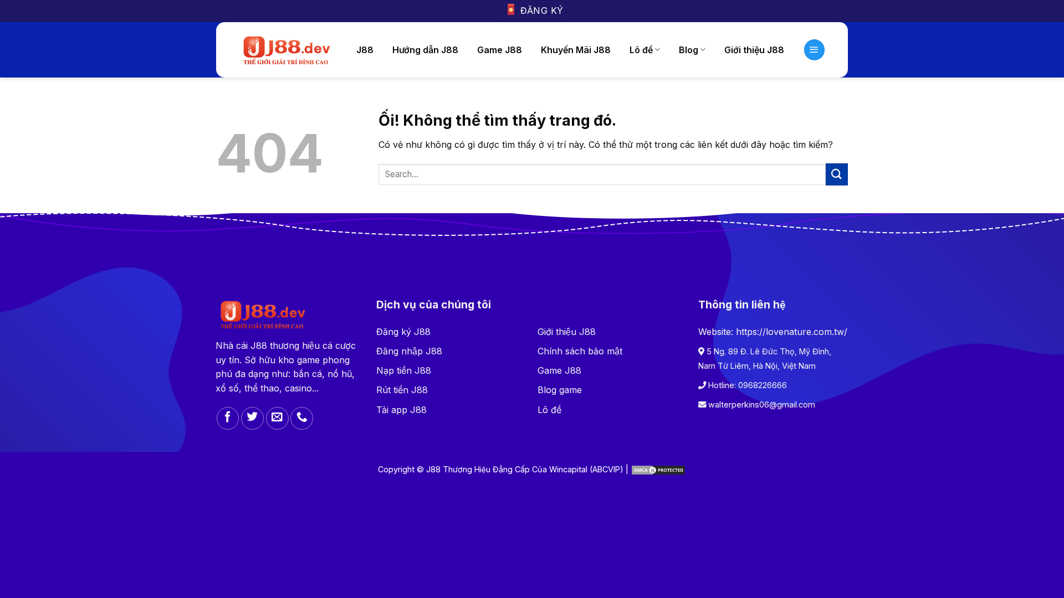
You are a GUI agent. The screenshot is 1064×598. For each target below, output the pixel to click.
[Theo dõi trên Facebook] (228, 418)
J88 (365, 49)
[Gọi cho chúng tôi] (301, 418)
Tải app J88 (401, 409)
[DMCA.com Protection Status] (658, 469)
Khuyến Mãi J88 (576, 49)
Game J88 (499, 49)
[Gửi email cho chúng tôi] (277, 418)
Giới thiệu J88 (567, 331)
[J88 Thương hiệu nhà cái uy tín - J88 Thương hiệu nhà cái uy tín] (285, 50)
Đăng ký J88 (403, 331)
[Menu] (814, 49)
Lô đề (641, 49)
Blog (688, 49)
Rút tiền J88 (402, 389)
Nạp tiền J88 (403, 370)
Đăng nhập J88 (409, 351)
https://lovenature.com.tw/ (791, 331)
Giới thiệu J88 (754, 49)
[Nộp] (837, 174)
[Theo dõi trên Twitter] (252, 418)
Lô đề (549, 409)
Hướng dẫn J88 (425, 49)
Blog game (560, 389)
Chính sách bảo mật (580, 351)
